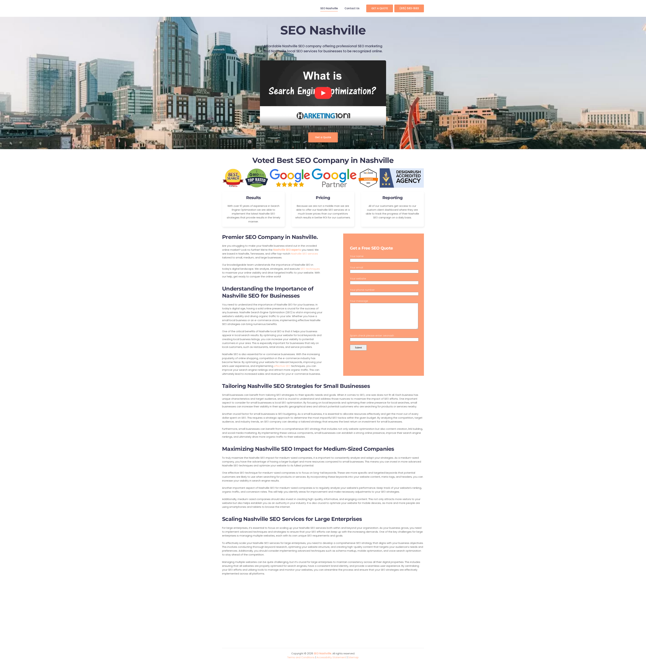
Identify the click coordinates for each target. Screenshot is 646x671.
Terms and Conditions (301, 657)
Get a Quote (323, 137)
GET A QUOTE (379, 8)
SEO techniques (310, 269)
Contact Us (352, 8)
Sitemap (353, 657)
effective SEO (282, 366)
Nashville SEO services (304, 253)
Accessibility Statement (331, 657)
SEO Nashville (329, 8)
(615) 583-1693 (409, 8)
